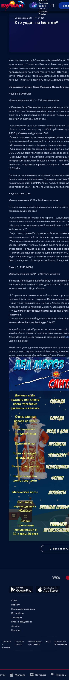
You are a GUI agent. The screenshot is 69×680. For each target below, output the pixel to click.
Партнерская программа (35, 641)
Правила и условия (6, 641)
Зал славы (16, 617)
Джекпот (15, 625)
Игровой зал (17, 613)
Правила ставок (19, 641)
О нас (14, 600)
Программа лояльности (23, 608)
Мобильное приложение (60, 641)
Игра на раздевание (21, 621)
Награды (15, 630)
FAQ (48, 641)
